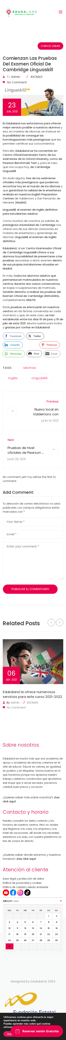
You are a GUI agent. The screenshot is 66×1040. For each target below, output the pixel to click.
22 (48, 934)
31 (9, 946)
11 (17, 928)
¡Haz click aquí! (26, 859)
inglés (13, 378)
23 (56, 934)
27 (33, 940)
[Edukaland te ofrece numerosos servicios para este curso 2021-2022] (33, 661)
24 (9, 940)
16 (57, 928)
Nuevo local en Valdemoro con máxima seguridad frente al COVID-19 (42, 416)
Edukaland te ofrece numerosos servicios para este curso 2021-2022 (32, 694)
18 (17, 934)
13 (33, 928)
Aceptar (11, 1033)
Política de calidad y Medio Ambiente (25, 887)
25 (17, 940)
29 (48, 940)
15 (49, 928)
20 (33, 934)
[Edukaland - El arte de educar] (21, 12)
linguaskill (39, 378)
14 (41, 928)
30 (56, 940)
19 (25, 934)
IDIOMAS (37, 77)
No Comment (17, 82)
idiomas (29, 368)
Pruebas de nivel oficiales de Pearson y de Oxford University (25, 453)
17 (9, 934)
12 (25, 928)
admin (15, 77)
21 (41, 934)
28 (41, 940)
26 (25, 940)
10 (9, 928)
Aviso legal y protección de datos (23, 879)
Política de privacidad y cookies (22, 883)
